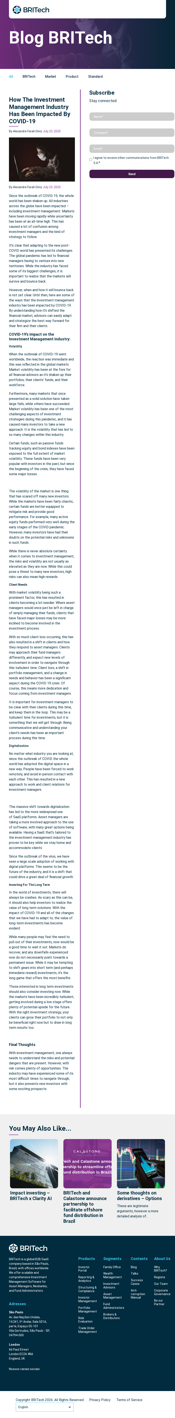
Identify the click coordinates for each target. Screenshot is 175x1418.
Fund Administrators (113, 1305)
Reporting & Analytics (86, 1278)
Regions (159, 1277)
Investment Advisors (111, 1285)
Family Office (112, 1267)
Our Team (161, 1283)
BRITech (29, 76)
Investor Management (87, 1299)
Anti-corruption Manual (138, 1294)
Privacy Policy (100, 1400)
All (11, 76)
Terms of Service (129, 1400)
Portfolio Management (87, 1309)
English (23, 1407)
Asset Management (112, 1295)
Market (50, 76)
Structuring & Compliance (87, 1289)
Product (72, 76)
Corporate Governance (162, 1292)
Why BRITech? (160, 1268)
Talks (134, 1273)
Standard (95, 76)
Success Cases (137, 1281)
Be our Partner (159, 1302)
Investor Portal (84, 1268)
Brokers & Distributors (111, 1316)
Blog (134, 1267)
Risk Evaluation (85, 1319)
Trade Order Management (87, 1329)
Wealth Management (112, 1275)
